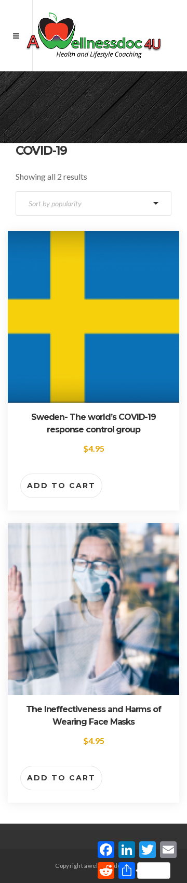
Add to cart (61, 485)
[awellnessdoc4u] (93, 35)
